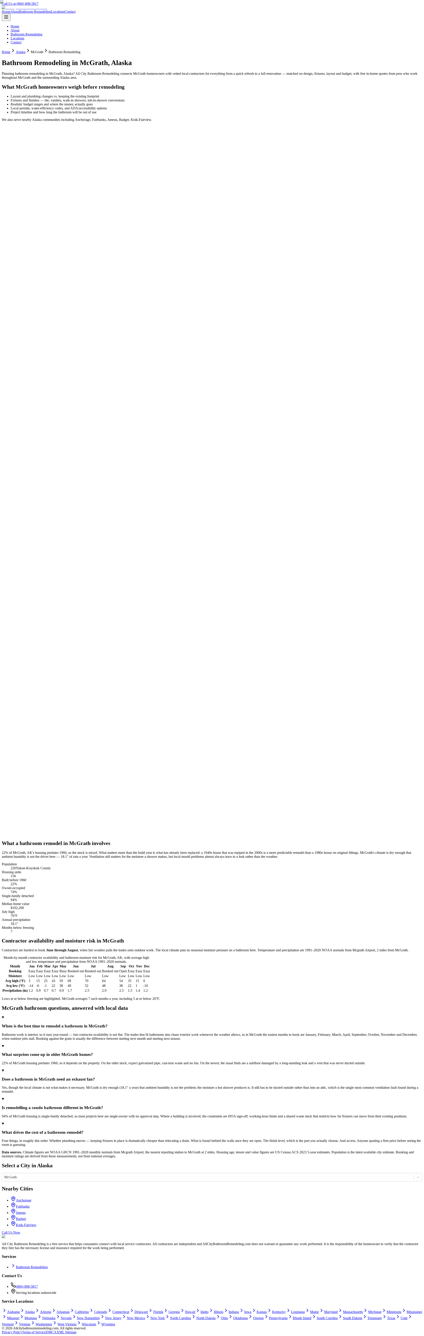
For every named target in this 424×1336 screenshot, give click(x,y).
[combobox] (4, 1177)
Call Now (14, 140)
